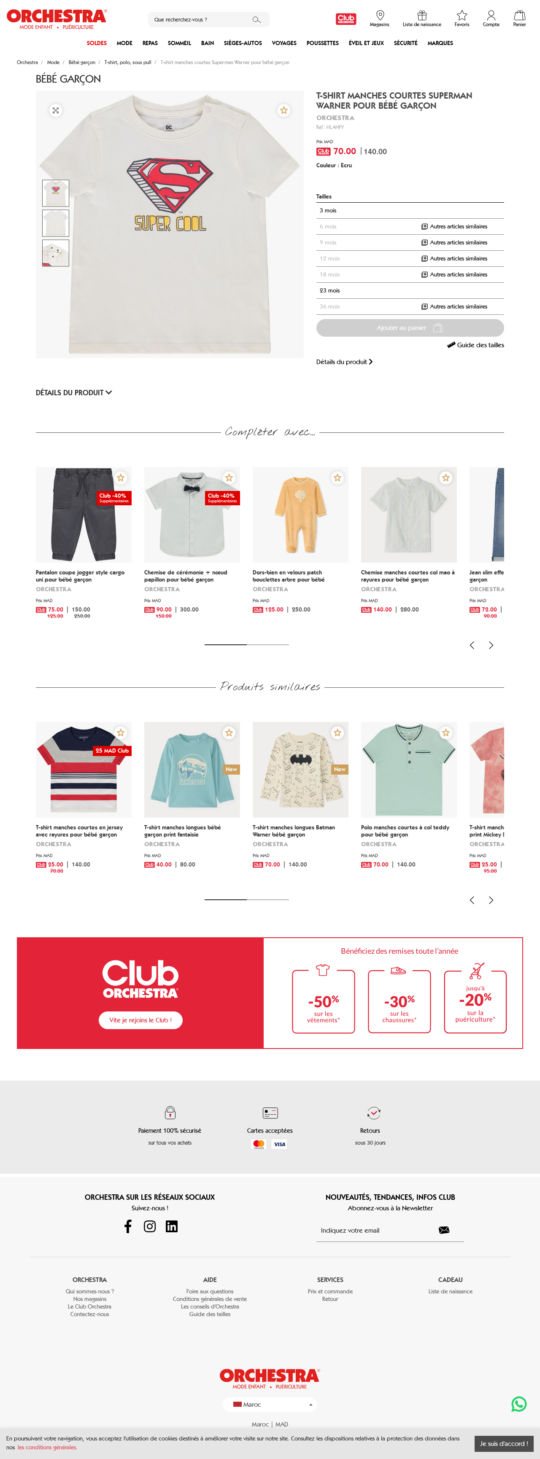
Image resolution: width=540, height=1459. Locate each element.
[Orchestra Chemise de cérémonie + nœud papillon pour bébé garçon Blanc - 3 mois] (192, 515)
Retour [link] (330, 1299)
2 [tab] (268, 644)
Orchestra (335, 117)
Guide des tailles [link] (480, 345)
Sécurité (406, 43)
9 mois (328, 242)
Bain (207, 43)
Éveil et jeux (366, 43)
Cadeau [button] (450, 1280)
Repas (150, 43)
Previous (472, 645)
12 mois (330, 258)
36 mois (330, 306)
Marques (440, 43)
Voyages (284, 43)
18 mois (330, 274)
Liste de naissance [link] (450, 1291)
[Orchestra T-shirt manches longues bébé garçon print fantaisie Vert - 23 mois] (192, 770)
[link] (346, 19)
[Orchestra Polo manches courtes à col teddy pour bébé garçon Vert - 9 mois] (409, 770)
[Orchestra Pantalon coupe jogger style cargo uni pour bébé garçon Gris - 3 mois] (84, 515)
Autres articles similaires (458, 226)
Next (491, 645)
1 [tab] (226, 644)
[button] (284, 110)
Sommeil (179, 43)
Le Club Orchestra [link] (89, 1306)
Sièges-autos (243, 43)
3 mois (328, 210)
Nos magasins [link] (89, 1299)
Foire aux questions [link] (209, 1291)
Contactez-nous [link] (89, 1314)
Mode (124, 43)
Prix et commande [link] (330, 1291)
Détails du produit (342, 362)
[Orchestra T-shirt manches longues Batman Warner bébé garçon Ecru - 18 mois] (300, 770)
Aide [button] (210, 1280)
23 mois (330, 290)
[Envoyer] (449, 1230)
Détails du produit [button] (70, 392)
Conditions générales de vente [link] (210, 1299)
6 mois (328, 226)
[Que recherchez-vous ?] (257, 19)
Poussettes (323, 43)
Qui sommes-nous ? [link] (90, 1291)
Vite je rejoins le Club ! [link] (141, 1020)
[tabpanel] (84, 550)
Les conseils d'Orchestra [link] (210, 1306)
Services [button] (330, 1280)
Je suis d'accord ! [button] (504, 1444)
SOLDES (97, 43)
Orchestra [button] (90, 1280)
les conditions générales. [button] (48, 1447)
